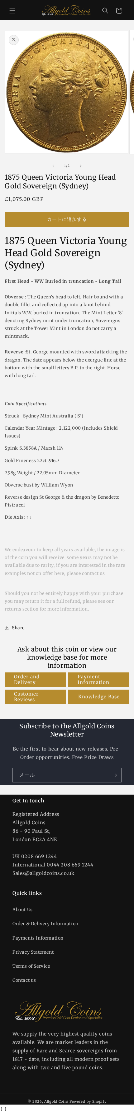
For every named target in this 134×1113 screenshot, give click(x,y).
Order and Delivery (27, 679)
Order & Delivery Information (45, 923)
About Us (22, 909)
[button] (12, 10)
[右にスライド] (81, 166)
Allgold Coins (56, 1101)
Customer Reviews (26, 696)
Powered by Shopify (88, 1101)
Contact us (24, 980)
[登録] (114, 775)
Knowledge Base (99, 697)
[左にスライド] (53, 166)
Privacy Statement (33, 952)
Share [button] (18, 628)
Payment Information (93, 679)
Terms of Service (31, 966)
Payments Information (38, 938)
